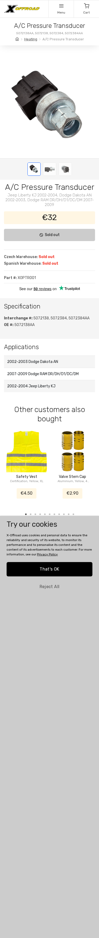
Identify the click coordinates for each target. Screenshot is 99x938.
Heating (30, 39)
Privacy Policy (47, 554)
